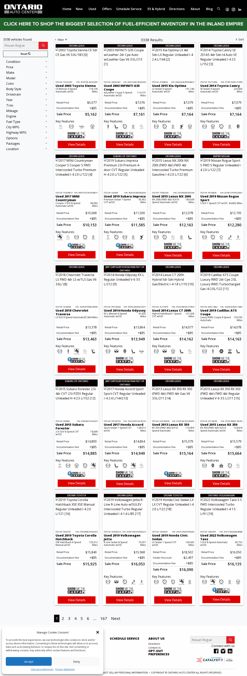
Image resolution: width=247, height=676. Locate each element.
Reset (24, 54)
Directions (154, 643)
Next (115, 618)
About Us (156, 638)
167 (103, 618)
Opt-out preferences (42, 669)
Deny (76, 661)
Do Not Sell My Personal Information (123, 672)
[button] (98, 632)
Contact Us (154, 647)
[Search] (43, 45)
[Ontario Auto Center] (23, 8)
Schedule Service (124, 638)
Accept (28, 661)
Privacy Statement (65, 669)
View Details (76, 144)
